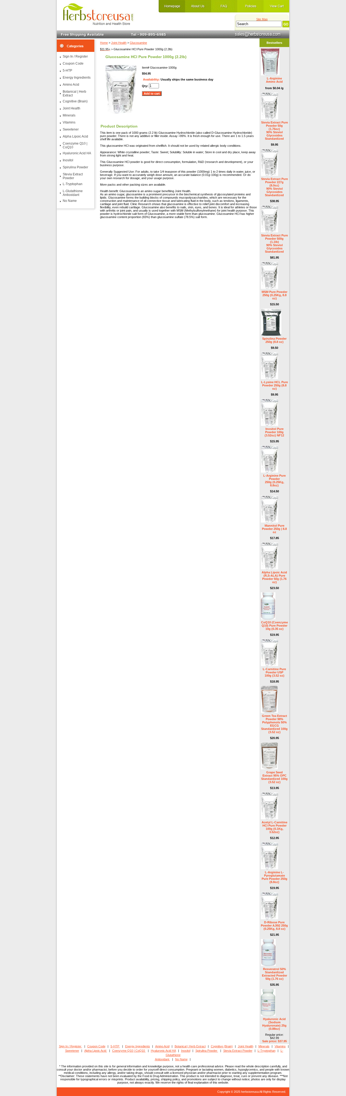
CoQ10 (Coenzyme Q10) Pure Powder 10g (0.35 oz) (274, 625)
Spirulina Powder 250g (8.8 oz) (274, 340)
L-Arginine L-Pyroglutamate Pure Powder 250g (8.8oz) (274, 877)
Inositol (68, 160)
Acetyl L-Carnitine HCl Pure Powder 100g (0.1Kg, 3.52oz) (274, 827)
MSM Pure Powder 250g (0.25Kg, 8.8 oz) (274, 295)
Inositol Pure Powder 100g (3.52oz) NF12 (274, 432)
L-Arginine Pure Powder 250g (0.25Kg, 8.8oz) (274, 480)
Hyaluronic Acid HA (77, 153)
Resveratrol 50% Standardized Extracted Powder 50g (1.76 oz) (274, 973)
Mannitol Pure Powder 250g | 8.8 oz (274, 529)
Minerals (69, 115)
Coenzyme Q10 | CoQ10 (75, 145)
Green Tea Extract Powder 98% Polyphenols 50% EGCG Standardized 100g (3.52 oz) (274, 724)
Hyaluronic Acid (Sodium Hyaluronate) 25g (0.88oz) (274, 1023)
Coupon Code (73, 63)
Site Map (262, 19)
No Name (70, 201)
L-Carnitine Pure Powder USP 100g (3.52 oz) (274, 672)
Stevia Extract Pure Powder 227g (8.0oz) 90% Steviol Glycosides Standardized (274, 187)
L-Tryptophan (72, 184)
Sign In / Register (75, 56)
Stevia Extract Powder (73, 176)
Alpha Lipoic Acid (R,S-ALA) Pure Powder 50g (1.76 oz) (274, 577)
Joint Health (119, 42)
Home (104, 42)
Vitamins (69, 122)
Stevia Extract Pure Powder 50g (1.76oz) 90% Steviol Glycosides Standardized (274, 130)
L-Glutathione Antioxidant (73, 193)
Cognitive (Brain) (75, 101)
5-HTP (67, 70)
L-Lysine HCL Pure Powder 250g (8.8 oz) (274, 385)
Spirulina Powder (75, 167)
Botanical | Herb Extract (74, 93)
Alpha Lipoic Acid (75, 136)
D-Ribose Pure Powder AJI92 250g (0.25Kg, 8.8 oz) (274, 925)
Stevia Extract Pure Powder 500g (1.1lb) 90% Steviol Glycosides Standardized (274, 243)
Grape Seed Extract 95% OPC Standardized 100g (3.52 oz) (274, 777)
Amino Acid (71, 84)
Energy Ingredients (77, 77)
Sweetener (71, 129)
